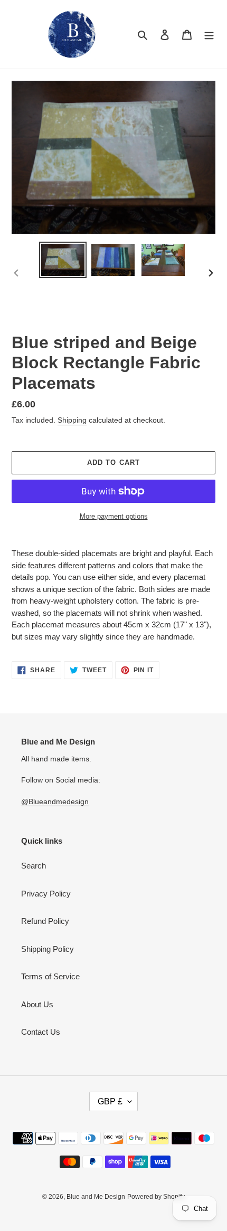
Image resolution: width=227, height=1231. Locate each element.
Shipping (72, 420)
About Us (37, 1004)
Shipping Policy (47, 948)
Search (33, 865)
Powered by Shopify (156, 1196)
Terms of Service (50, 976)
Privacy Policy (46, 893)
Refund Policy (45, 921)
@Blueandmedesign (55, 801)
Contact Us (40, 1031)
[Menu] (209, 34)
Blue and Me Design (96, 1196)
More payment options (114, 516)
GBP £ (110, 1101)
